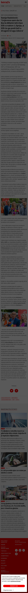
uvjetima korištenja (15, 581)
